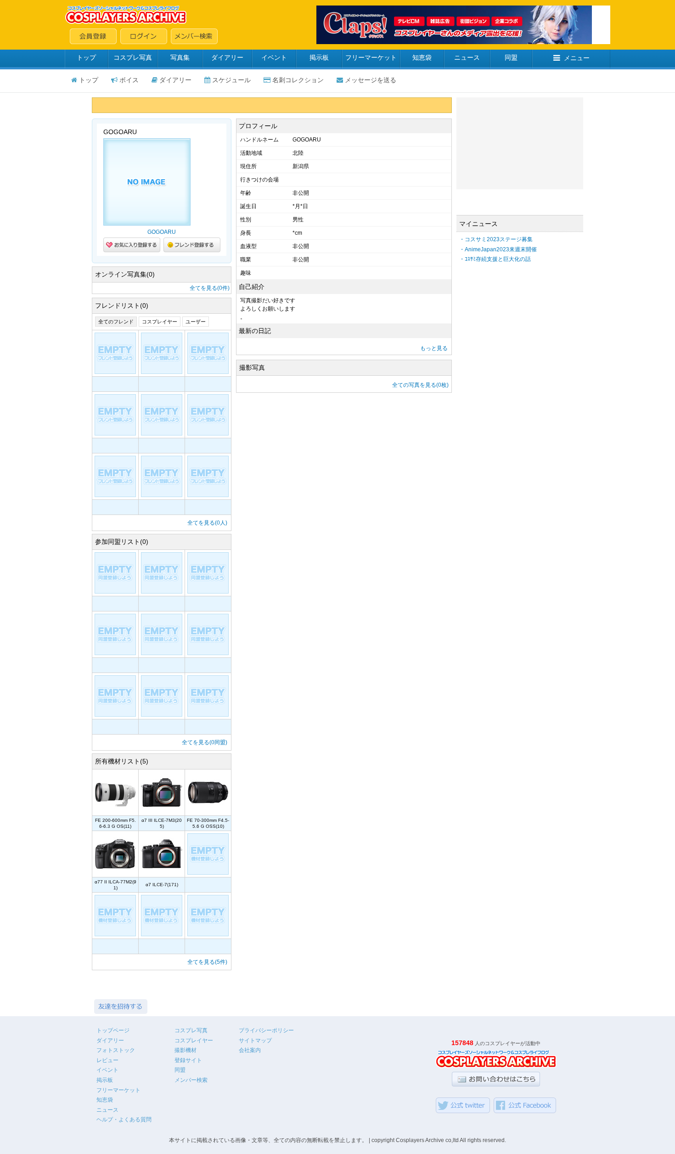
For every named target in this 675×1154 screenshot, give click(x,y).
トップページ (112, 1030)
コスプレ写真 (132, 57)
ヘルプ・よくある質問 (124, 1119)
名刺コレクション (298, 80)
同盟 (511, 57)
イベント (274, 57)
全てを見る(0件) (210, 288)
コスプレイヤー (159, 321)
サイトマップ (255, 1040)
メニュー (577, 58)
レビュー (107, 1060)
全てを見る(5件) (207, 962)
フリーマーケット (371, 57)
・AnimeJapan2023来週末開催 (498, 249)
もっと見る (434, 348)
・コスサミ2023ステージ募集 (496, 239)
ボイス (129, 80)
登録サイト (188, 1060)
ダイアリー (227, 57)
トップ (86, 57)
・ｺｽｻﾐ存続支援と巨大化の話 (495, 259)
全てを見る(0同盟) (204, 742)
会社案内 (250, 1050)
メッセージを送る (370, 80)
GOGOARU (161, 232)
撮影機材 (185, 1050)
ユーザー (196, 321)
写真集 (180, 57)
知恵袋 (422, 57)
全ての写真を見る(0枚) (420, 385)
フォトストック (115, 1050)
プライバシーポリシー (266, 1030)
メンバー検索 (191, 1080)
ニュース (467, 57)
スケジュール (231, 80)
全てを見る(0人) (207, 523)
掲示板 (319, 57)
